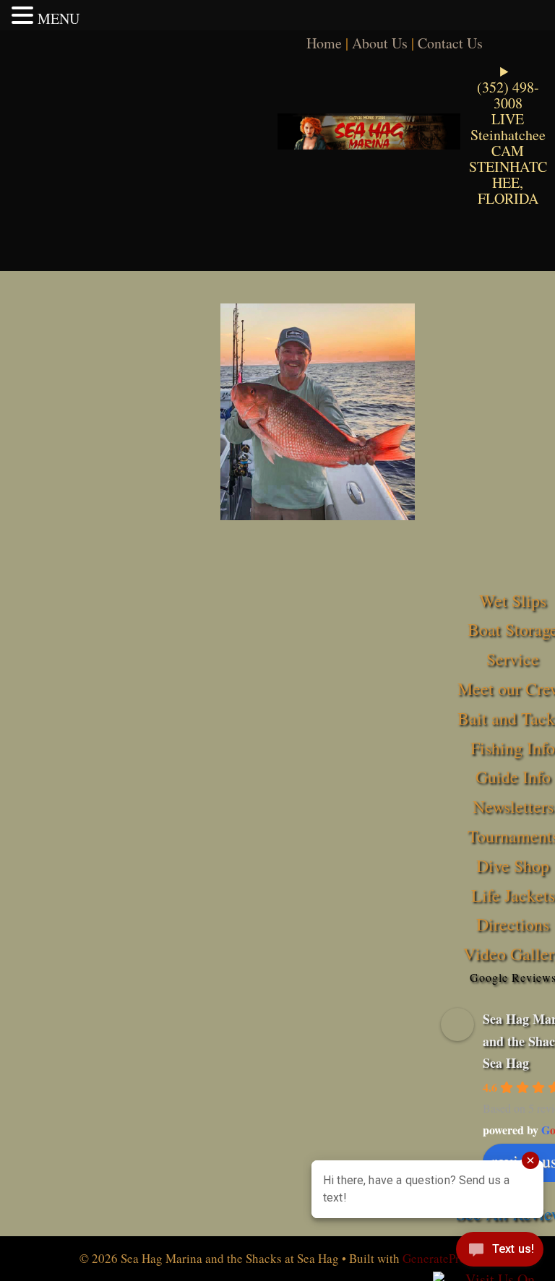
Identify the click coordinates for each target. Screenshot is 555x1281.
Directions (512, 924)
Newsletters (513, 806)
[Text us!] (499, 1252)
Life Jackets (513, 895)
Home (324, 43)
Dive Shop (512, 865)
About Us (380, 43)
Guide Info (513, 776)
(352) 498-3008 (508, 95)
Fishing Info (512, 747)
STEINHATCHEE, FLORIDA (508, 182)
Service (512, 658)
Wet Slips (512, 600)
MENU (58, 18)
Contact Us (450, 43)
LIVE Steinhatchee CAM (508, 134)
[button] (25, 15)
